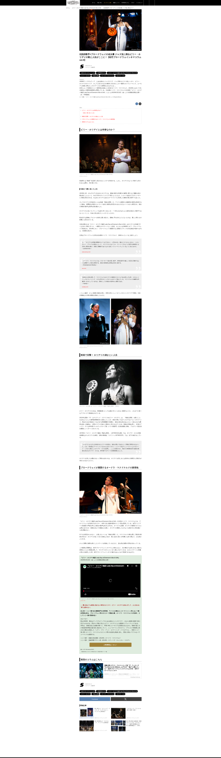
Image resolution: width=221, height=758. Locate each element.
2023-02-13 (88, 65)
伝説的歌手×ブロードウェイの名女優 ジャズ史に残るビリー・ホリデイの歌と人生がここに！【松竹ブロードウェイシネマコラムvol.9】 (110, 57)
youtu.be (83, 600)
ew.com (84, 268)
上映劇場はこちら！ (110, 645)
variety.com (85, 286)
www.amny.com (86, 252)
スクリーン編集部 (90, 67)
